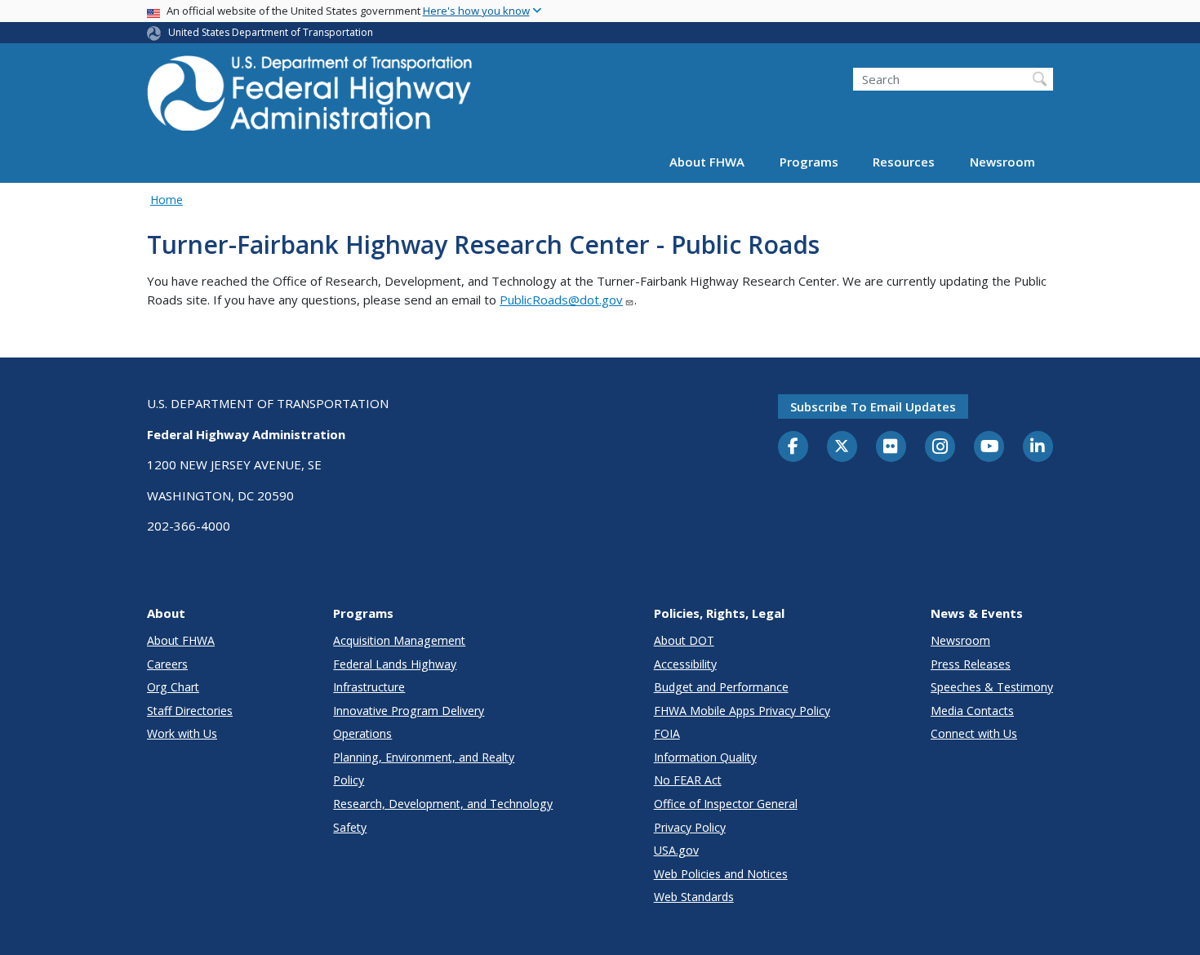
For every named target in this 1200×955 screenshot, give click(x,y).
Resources (904, 161)
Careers (167, 664)
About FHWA (706, 161)
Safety (350, 827)
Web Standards (694, 896)
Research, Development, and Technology (443, 803)
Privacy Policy (690, 827)
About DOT (684, 640)
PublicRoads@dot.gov (561, 299)
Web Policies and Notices (721, 874)
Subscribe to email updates (873, 406)
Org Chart (173, 687)
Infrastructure (369, 687)
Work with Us (182, 733)
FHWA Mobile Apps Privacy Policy (742, 710)
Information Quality (705, 757)
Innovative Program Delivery (408, 710)
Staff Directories (190, 710)
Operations (362, 733)
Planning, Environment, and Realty (423, 757)
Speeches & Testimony (992, 687)
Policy (348, 780)
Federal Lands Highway (394, 664)
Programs (809, 161)
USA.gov (676, 850)
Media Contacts (972, 710)
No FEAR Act (688, 780)
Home (166, 199)
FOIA (667, 733)
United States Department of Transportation (270, 32)
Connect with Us (974, 733)
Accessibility (685, 664)
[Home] (310, 98)
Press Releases (971, 664)
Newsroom (1002, 161)
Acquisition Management (399, 640)
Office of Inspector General (726, 803)
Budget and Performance (721, 687)
